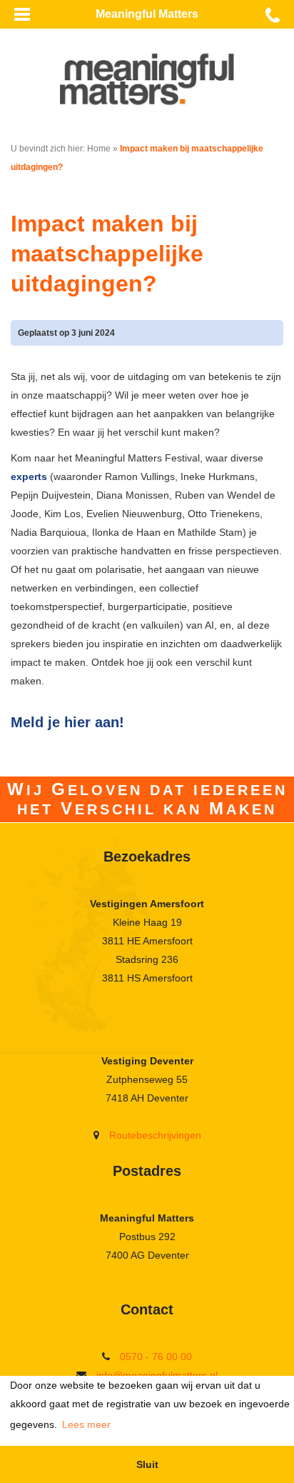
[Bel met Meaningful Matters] (272, 14)
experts (29, 476)
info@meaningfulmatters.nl (157, 1375)
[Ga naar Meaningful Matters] (147, 79)
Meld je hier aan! (67, 722)
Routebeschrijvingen (155, 1135)
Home (99, 149)
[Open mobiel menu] (21, 14)
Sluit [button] (147, 1464)
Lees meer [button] (86, 1424)
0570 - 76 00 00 (156, 1356)
